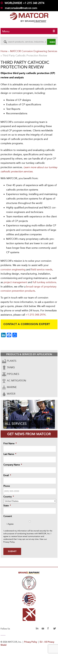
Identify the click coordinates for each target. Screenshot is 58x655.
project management (15, 282)
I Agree (10, 524)
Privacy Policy (8, 542)
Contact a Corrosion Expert (26, 324)
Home (4, 51)
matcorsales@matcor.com (21, 8)
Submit (12, 551)
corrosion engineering (13, 269)
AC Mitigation (16, 380)
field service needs (41, 269)
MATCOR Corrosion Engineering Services (33, 51)
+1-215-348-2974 (35, 314)
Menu (5, 31)
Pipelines (12, 374)
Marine (11, 387)
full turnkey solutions (44, 282)
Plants (11, 360)
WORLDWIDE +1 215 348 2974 (24, 3)
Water (10, 393)
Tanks (10, 367)
